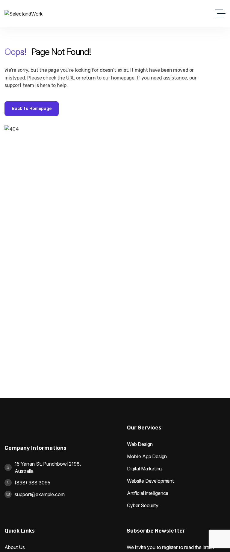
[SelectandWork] (23, 13)
